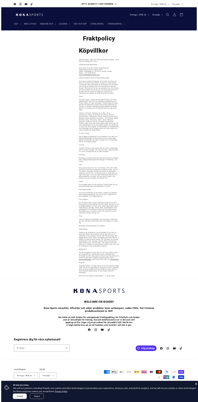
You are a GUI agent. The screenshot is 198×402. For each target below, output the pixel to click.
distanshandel (114, 259)
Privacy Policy (61, 391)
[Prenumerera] (66, 348)
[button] (17, 24)
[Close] (196, 383)
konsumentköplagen (85, 259)
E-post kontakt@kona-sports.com (89, 75)
